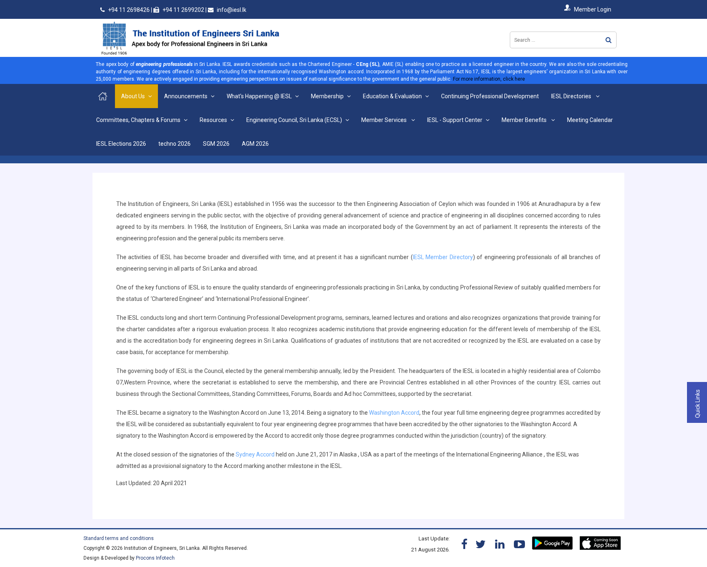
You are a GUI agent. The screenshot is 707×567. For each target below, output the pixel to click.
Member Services (384, 120)
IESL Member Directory (443, 257)
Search (609, 40)
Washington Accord (394, 412)
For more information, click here (489, 79)
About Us (133, 96)
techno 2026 (174, 143)
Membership (327, 96)
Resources (213, 120)
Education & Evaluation (392, 96)
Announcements (185, 96)
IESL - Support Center (454, 120)
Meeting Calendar (590, 120)
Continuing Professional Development (490, 96)
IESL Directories (571, 96)
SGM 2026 (216, 143)
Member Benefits (525, 120)
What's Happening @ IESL (259, 96)
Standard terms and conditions (118, 538)
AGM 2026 (255, 143)
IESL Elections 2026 (121, 143)
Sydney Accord (254, 454)
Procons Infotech (155, 558)
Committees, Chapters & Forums (138, 120)
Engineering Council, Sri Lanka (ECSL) (294, 120)
